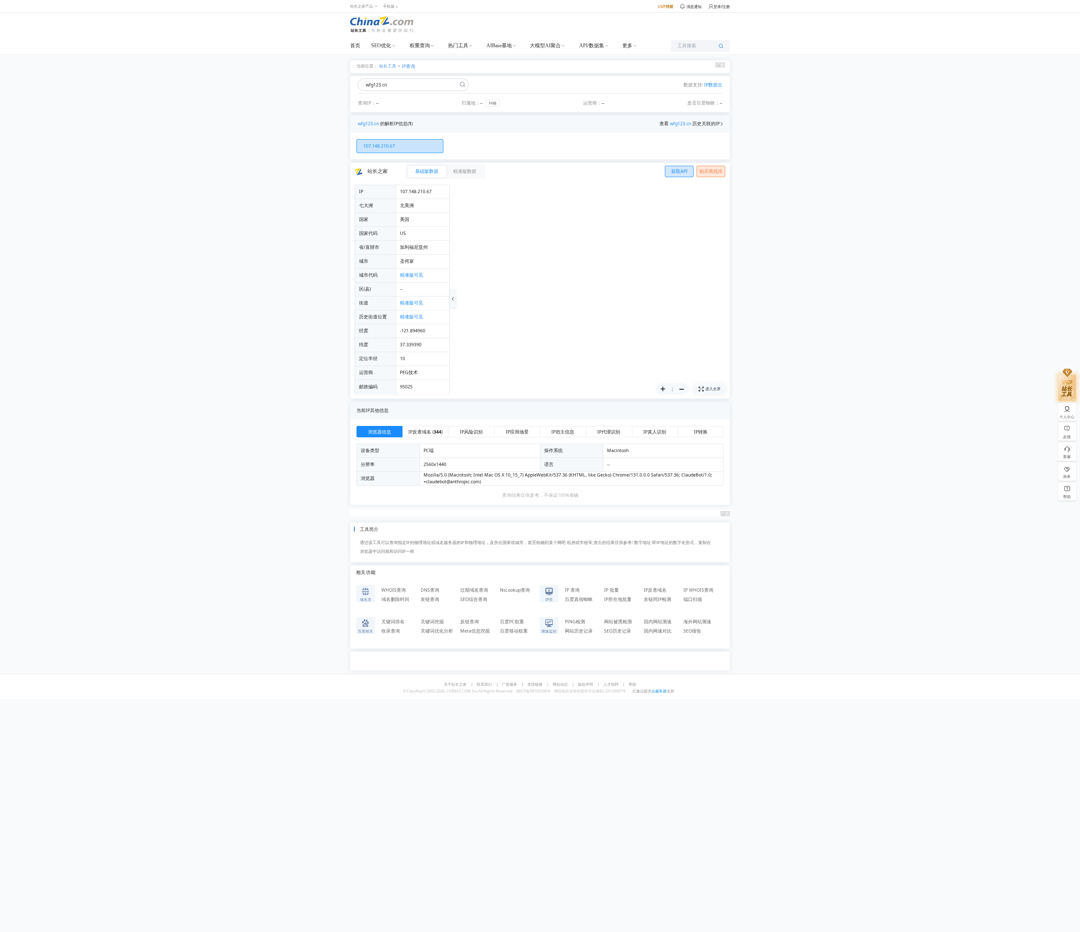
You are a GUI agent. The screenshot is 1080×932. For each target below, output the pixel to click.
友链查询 (430, 599)
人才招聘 (610, 684)
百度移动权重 (514, 631)
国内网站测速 (658, 622)
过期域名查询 (474, 590)
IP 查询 (572, 590)
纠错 (493, 103)
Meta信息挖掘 (475, 631)
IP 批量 (611, 590)
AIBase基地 (499, 45)
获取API (679, 171)
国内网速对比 (658, 631)
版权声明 (585, 684)
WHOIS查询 (393, 590)
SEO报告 (692, 631)
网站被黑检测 (618, 622)
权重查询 (420, 45)
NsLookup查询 (515, 590)
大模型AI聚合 (545, 45)
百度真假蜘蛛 (579, 599)
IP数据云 (713, 85)
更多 (627, 45)
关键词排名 (393, 622)
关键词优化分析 (437, 631)
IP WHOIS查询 (698, 590)
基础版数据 (426, 171)
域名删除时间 (395, 599)
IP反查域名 (655, 590)
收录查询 (390, 631)
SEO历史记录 (617, 631)
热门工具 (458, 45)
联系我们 (484, 684)
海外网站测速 (697, 622)
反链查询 (469, 622)
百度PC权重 (512, 622)
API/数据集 (591, 45)
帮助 (632, 684)
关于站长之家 (455, 684)
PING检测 (575, 622)
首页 (355, 45)
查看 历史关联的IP (689, 124)
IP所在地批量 (618, 599)
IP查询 (408, 66)
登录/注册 (721, 6)
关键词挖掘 (432, 622)
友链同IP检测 (657, 599)
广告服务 (509, 684)
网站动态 (560, 684)
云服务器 (659, 691)
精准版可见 (411, 275)
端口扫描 (692, 599)
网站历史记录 (579, 631)
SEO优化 (381, 45)
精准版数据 (464, 171)
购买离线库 (711, 171)
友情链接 (535, 684)
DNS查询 (430, 590)
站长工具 (387, 65)
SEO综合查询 (473, 599)
